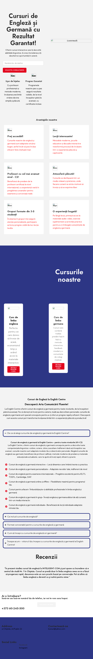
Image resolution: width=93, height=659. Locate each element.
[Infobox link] (24, 142)
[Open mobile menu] (90, 2)
